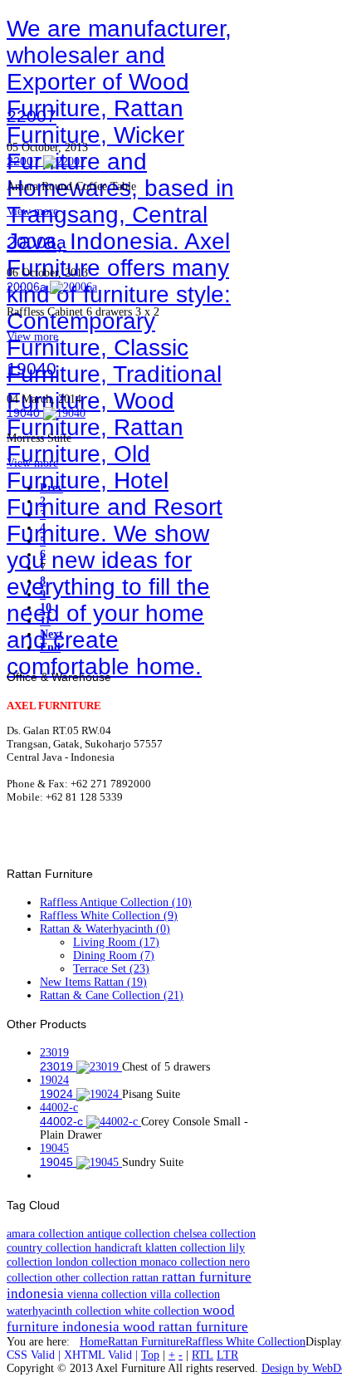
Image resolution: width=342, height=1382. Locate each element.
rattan (147, 1277)
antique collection (130, 1233)
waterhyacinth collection (66, 1310)
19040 (31, 368)
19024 (54, 1080)
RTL (202, 1355)
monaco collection (184, 1261)
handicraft (120, 1247)
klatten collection (187, 1247)
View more (32, 211)
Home (94, 1341)
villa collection (185, 1294)
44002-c (59, 1107)
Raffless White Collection (245, 1341)
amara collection (47, 1233)
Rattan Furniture (146, 1341)
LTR (227, 1355)
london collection (98, 1261)
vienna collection (108, 1294)
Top (150, 1355)
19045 (54, 1148)
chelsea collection (214, 1233)
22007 (31, 115)
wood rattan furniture (185, 1327)
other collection (94, 1277)
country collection (51, 1247)
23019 (54, 1052)
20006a (36, 242)
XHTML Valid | (102, 1355)
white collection (164, 1310)
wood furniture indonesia (121, 1318)
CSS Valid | (35, 1355)
